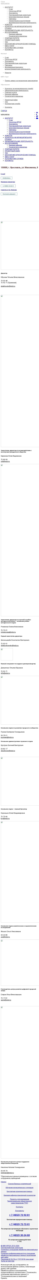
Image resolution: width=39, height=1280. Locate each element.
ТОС (6, 42)
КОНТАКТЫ (9, 50)
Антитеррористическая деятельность (22, 23)
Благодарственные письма (19, 17)
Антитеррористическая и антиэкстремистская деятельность (18, 68)
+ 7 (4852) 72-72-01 (19, 1224)
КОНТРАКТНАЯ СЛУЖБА (14, 48)
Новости (8, 73)
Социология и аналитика (18, 36)
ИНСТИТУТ (9, 7)
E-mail (3, 174)
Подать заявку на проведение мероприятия (21, 81)
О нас (11, 9)
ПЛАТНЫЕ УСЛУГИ (12, 38)
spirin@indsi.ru (6, 1000)
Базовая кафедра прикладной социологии (19, 1195)
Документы (13, 13)
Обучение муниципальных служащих (19, 1188)
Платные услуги (11, 92)
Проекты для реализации (19, 1199)
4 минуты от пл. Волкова (9, 190)
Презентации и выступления (19, 21)
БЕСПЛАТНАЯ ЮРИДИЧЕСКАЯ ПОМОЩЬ (20, 44)
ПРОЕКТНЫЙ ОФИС (12, 40)
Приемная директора (8, 182)
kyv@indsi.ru (5, 819)
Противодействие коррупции (20, 15)
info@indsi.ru (6, 178)
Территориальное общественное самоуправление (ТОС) (19, 1202)
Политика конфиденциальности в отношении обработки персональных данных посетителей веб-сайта (18, 1255)
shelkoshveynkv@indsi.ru (9, 646)
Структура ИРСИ (15, 11)
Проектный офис (11, 100)
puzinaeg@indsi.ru (7, 737)
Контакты (8, 107)
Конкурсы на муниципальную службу (19, 89)
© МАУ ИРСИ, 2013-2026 (10, 1246)
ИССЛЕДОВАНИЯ (11, 32)
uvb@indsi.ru (5, 461)
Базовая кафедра (15, 34)
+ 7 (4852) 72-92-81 (19, 1215)
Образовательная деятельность (16, 91)
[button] (5, 4)
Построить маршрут (9, 194)
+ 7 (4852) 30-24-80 (19, 1235)
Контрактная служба (12, 104)
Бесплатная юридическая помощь (19, 1191)
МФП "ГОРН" (9, 46)
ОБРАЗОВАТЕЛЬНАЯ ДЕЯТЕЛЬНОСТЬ (19, 30)
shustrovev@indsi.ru (8, 751)
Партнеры (12, 19)
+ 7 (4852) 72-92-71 (8, 186)
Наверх (3, 1182)
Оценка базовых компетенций (19, 1184)
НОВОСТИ (8, 25)
